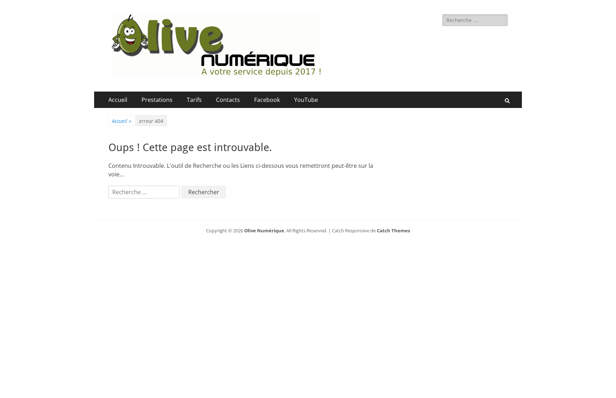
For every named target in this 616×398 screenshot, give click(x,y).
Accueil (117, 100)
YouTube (306, 100)
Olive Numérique (264, 230)
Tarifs (194, 100)
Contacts (228, 100)
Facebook (267, 100)
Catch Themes (393, 230)
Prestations (157, 100)
